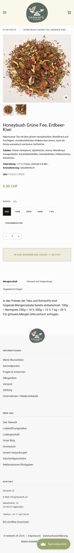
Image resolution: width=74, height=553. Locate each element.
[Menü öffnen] (8, 12)
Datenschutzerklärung (55, 535)
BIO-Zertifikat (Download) (16, 522)
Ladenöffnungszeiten (15, 428)
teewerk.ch (12, 535)
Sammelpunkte (11, 366)
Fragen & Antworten (14, 371)
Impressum (34, 535)
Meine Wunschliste (13, 359)
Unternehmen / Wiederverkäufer (20, 396)
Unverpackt (9, 446)
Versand (7, 384)
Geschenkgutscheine (14, 458)
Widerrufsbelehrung (32, 541)
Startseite (9, 30)
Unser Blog (9, 440)
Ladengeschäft (11, 434)
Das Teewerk (10, 422)
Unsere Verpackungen (15, 452)
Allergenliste (9, 378)
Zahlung (7, 390)
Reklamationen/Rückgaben (18, 464)
